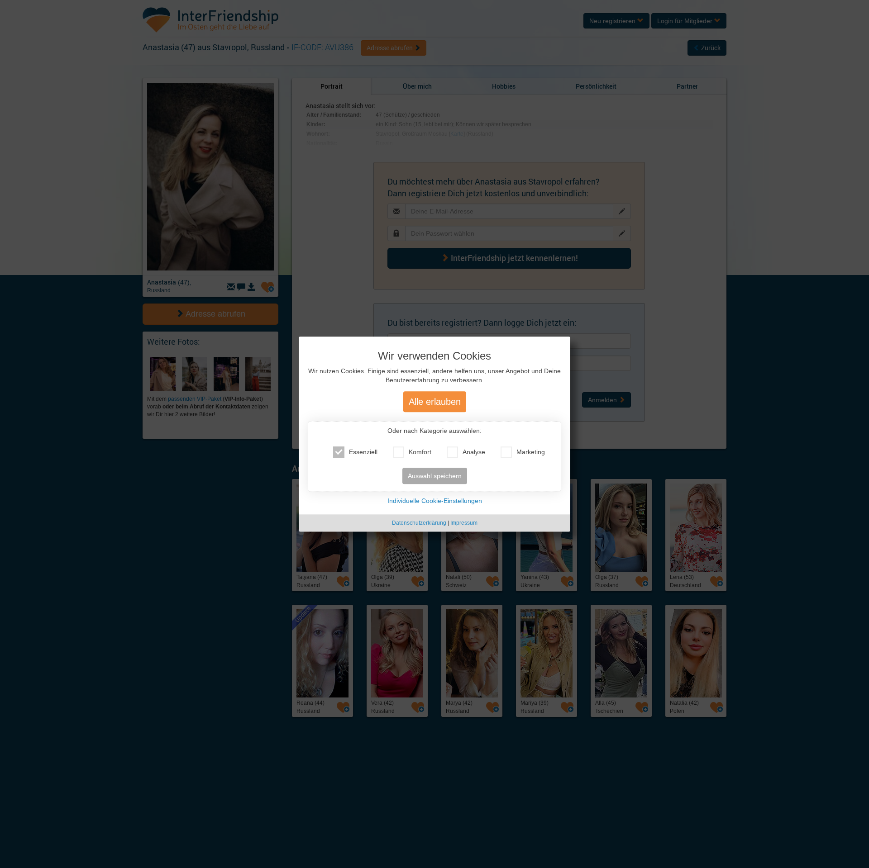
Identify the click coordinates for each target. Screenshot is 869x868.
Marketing (530, 451)
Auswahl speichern (435, 475)
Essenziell (363, 451)
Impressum (463, 523)
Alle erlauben (435, 402)
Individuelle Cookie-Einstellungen (434, 500)
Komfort (420, 451)
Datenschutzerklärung (419, 523)
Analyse (474, 451)
